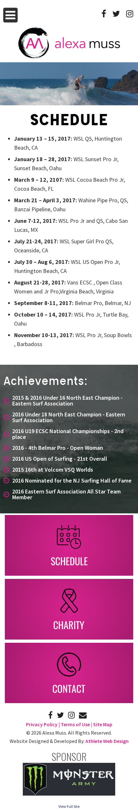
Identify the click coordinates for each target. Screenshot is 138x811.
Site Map (102, 724)
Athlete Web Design (107, 741)
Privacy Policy (41, 724)
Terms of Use (75, 724)
